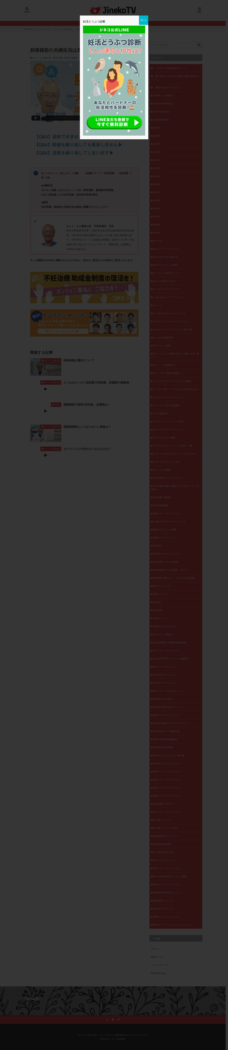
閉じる (143, 20)
